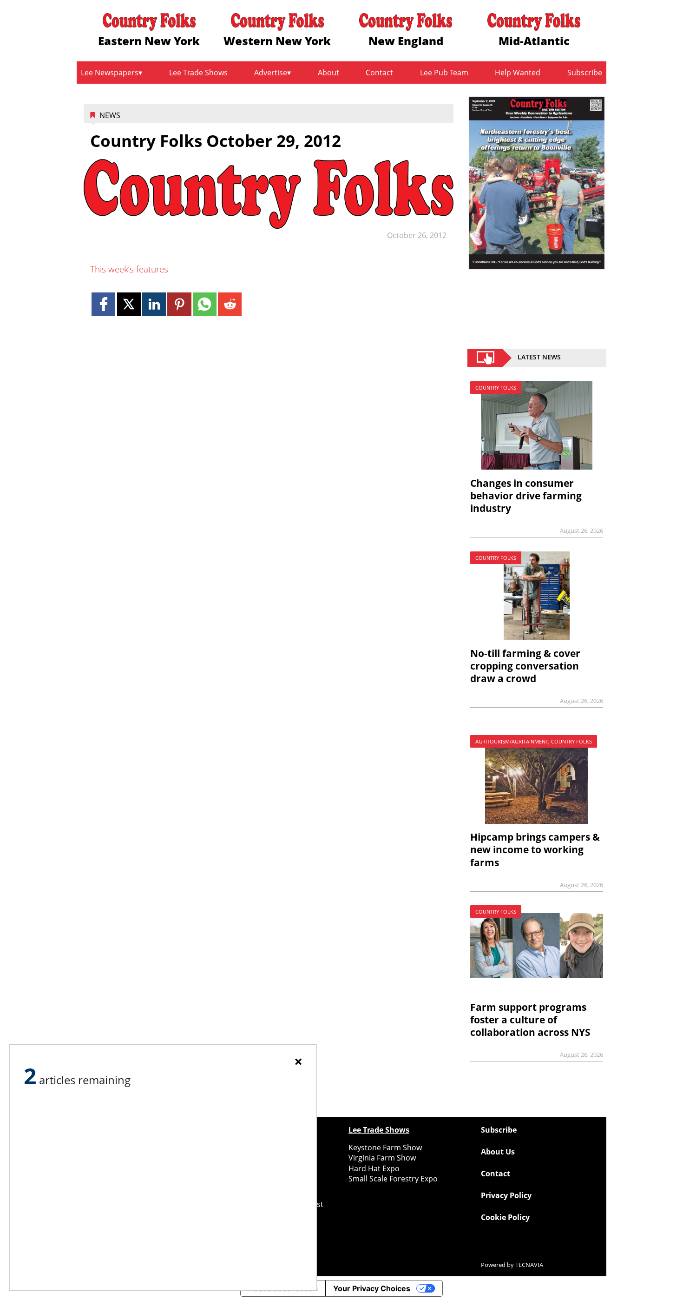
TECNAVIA (529, 1264)
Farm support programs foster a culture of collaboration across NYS (530, 1020)
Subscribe (584, 72)
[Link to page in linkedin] (154, 304)
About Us (498, 1152)
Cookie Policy (505, 1217)
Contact (379, 72)
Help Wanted (517, 72)
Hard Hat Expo (374, 1168)
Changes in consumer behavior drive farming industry (526, 496)
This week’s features (129, 269)
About (328, 72)
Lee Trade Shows (198, 72)
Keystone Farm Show (385, 1147)
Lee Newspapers (109, 72)
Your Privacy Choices (371, 1288)
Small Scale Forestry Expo (393, 1179)
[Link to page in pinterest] (179, 304)
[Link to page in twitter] (129, 304)
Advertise (270, 72)
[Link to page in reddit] (230, 304)
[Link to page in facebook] (103, 304)
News (109, 115)
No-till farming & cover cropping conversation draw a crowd (525, 666)
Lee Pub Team (444, 72)
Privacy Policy (506, 1195)
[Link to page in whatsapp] (205, 304)
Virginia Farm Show (382, 1158)
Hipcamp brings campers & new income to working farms (535, 849)
